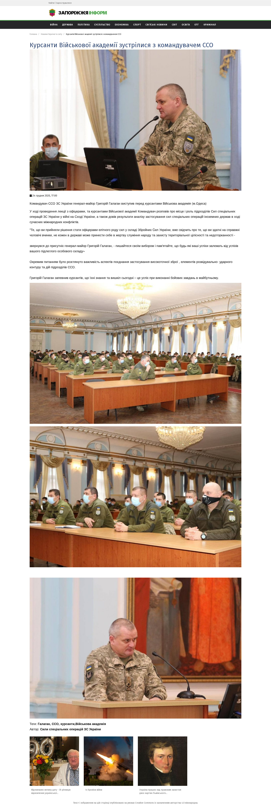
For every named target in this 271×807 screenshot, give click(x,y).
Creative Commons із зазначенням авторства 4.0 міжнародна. (166, 803)
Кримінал (210, 24)
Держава (67, 24)
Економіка (121, 24)
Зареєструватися (64, 3)
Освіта (186, 24)
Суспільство (102, 24)
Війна (54, 24)
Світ (174, 24)
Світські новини (156, 24)
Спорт (137, 24)
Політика (84, 24)
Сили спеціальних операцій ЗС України (70, 729)
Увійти (51, 3)
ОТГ (196, 24)
